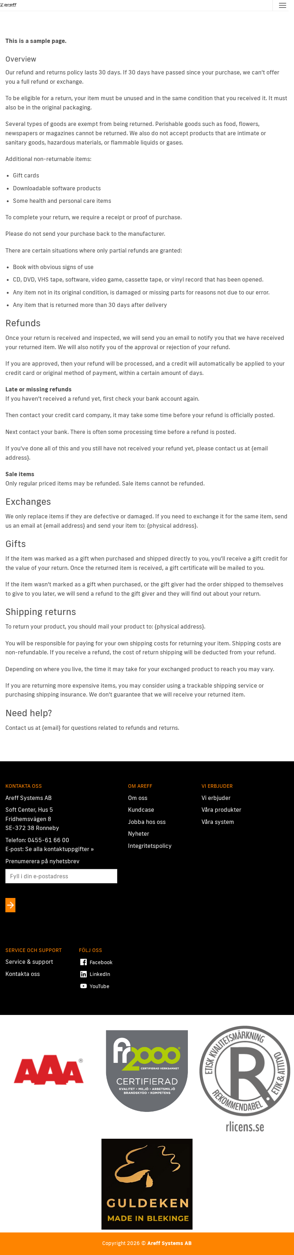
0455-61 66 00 (48, 840)
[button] (282, 5)
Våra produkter (221, 809)
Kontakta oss (22, 973)
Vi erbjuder (216, 797)
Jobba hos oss (147, 821)
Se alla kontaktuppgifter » (59, 849)
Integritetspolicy (150, 845)
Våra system (217, 821)
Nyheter (138, 833)
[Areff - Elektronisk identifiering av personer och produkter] (8, 5)
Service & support (29, 961)
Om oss (137, 797)
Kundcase (141, 809)
